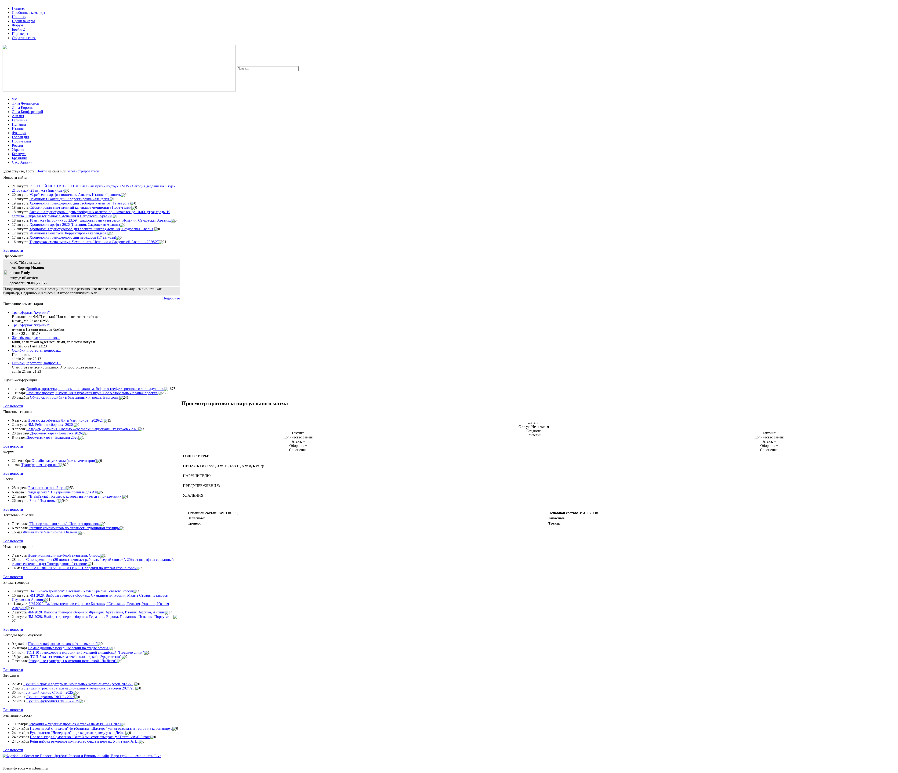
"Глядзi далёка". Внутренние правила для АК (61, 492)
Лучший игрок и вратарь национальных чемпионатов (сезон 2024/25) (79, 688)
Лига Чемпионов (25, 103)
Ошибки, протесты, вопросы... (36, 350)
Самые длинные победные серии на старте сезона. (68, 648)
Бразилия (19, 158)
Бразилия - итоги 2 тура (47, 488)
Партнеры (20, 34)
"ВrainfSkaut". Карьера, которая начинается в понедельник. (75, 496)
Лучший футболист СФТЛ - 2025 (52, 701)
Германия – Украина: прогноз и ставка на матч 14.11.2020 (75, 724)
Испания (19, 124)
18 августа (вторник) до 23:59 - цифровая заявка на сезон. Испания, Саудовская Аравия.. (100, 220)
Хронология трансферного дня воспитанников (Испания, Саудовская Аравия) (91, 229)
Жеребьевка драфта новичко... (36, 338)
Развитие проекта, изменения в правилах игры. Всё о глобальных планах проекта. (92, 393)
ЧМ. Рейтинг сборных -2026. (51, 425)
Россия (17, 145)
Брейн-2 (18, 29)
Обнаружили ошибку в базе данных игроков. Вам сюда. (74, 397)
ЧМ (15, 99)
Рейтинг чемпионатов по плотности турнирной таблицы (74, 528)
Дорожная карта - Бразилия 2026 (52, 437)
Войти (41, 171)
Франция (19, 133)
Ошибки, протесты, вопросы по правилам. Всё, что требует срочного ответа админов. (95, 389)
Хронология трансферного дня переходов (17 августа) (72, 237)
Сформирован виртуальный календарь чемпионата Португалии (80, 207)
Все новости (13, 250)
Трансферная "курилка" (31, 312)
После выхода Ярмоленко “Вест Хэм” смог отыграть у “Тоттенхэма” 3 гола (90, 737)
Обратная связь (24, 38)
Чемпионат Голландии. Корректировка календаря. (69, 199)
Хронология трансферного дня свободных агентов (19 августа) (79, 203)
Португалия (21, 141)
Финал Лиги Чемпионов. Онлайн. (50, 532)
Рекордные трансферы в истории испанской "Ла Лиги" (73, 661)
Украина (18, 150)
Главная (18, 8)
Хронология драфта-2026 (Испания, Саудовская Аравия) (74, 224)
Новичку (19, 17)
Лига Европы (22, 107)
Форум (17, 25)
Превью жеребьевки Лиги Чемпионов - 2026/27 (66, 420)
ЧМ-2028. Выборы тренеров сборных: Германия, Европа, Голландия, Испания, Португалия (100, 617)
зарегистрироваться (83, 171)
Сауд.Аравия (22, 162)
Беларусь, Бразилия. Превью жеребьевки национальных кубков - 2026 (82, 429)
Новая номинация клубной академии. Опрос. (64, 555)
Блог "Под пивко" (43, 501)
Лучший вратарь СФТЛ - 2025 (50, 697)
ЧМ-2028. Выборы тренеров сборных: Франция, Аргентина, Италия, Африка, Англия (96, 612)
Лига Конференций (27, 112)
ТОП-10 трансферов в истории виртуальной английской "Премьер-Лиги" (85, 652)
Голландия (20, 137)
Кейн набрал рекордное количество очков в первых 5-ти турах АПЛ (84, 741)
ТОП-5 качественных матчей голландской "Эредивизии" (76, 657)
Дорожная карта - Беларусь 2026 (56, 433)
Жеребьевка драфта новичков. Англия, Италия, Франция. (75, 195)
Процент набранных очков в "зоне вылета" (62, 644)
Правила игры (23, 21)
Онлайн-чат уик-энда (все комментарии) (64, 461)
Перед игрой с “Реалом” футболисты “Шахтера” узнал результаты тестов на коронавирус (101, 728)
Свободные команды (28, 13)
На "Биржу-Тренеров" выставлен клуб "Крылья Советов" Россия (81, 591)
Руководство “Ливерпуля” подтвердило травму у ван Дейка (77, 733)
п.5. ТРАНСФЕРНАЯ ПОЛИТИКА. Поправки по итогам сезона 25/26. (80, 568)
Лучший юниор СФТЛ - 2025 (49, 692)
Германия (19, 120)
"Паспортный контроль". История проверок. (64, 524)
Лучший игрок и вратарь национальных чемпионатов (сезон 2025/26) (78, 684)
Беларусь (19, 154)
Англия (18, 116)
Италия (18, 129)
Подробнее (171, 298)
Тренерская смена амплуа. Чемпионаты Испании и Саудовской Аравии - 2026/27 (94, 242)
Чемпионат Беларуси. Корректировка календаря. (68, 233)
